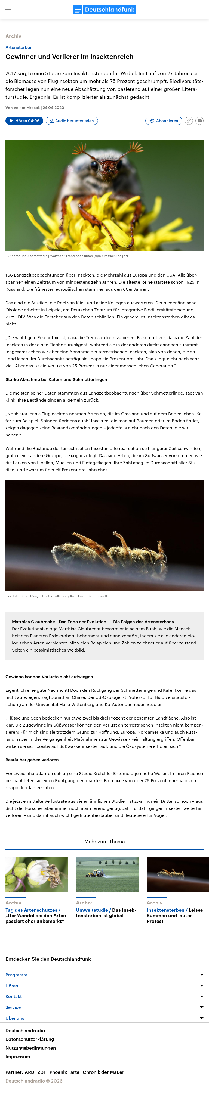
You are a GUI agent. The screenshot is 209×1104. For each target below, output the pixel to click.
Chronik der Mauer (103, 1072)
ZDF (43, 1072)
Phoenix (59, 1072)
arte (76, 1072)
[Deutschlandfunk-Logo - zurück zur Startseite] (104, 9)
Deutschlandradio (25, 1030)
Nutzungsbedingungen (30, 1047)
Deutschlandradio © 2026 (34, 1080)
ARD (30, 1072)
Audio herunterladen (74, 120)
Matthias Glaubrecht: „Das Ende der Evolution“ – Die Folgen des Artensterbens (93, 621)
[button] (8, 9)
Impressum (17, 1056)
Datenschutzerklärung (29, 1039)
